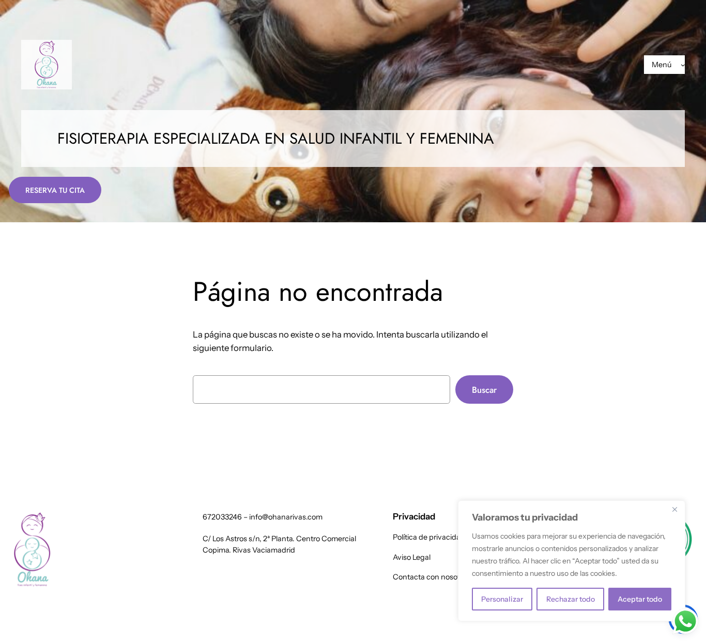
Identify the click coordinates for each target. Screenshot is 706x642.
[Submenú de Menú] (683, 65)
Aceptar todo (640, 599)
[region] (571, 560)
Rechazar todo (570, 599)
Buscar (484, 390)
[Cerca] (674, 509)
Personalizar (502, 599)
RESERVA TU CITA (55, 190)
